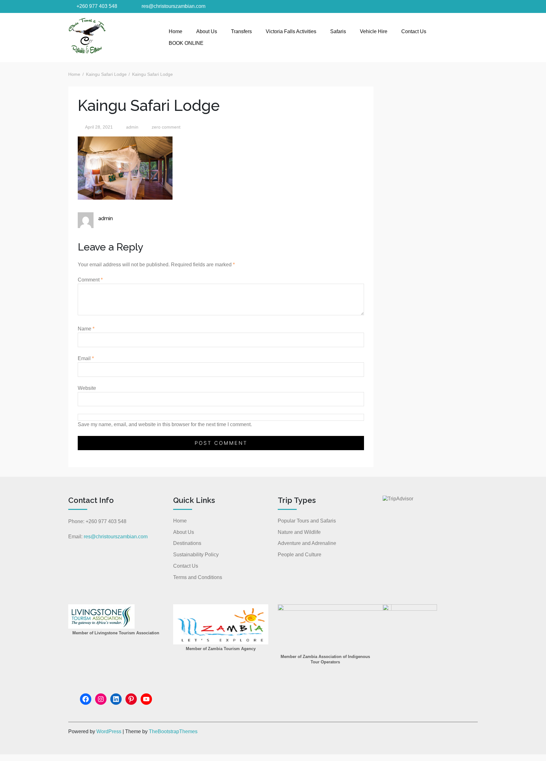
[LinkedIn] (116, 699)
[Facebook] (85, 699)
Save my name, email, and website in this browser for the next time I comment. (165, 424)
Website (87, 388)
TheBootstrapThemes (173, 731)
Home (175, 31)
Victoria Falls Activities (291, 31)
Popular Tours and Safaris (307, 520)
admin (131, 127)
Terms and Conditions (197, 577)
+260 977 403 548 (96, 6)
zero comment (166, 127)
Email (86, 358)
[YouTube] (146, 699)
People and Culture (299, 554)
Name (86, 328)
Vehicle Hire (373, 31)
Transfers (241, 31)
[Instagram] (100, 699)
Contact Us (413, 31)
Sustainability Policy (196, 554)
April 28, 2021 (99, 127)
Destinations (187, 543)
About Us (206, 31)
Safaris (338, 31)
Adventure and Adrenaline (307, 543)
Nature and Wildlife (299, 532)
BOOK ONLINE (186, 43)
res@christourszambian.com (172, 6)
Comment (90, 279)
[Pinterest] (131, 699)
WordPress (108, 731)
